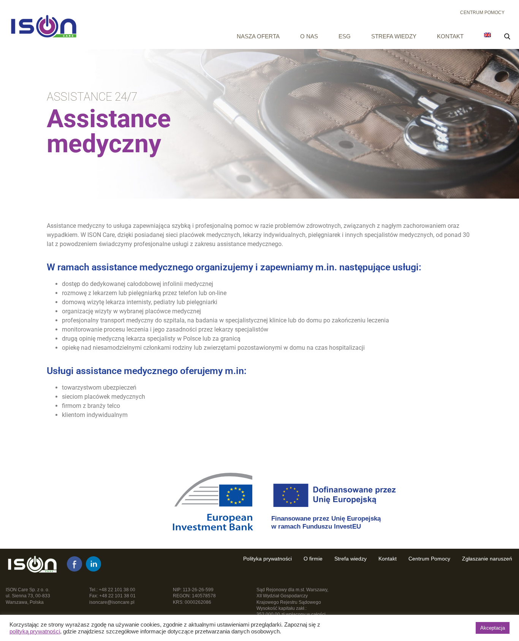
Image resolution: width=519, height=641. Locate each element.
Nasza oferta (258, 36)
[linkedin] (93, 564)
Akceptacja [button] (492, 628)
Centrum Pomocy (482, 12)
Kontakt (450, 36)
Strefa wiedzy (393, 36)
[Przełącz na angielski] (487, 35)
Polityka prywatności (267, 559)
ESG (345, 36)
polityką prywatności (34, 631)
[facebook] (74, 564)
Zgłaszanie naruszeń (487, 559)
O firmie (313, 559)
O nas (309, 36)
